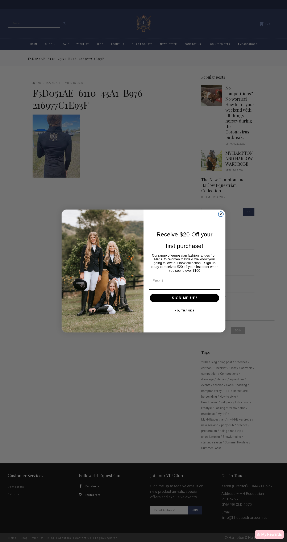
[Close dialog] (220, 214)
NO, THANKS (185, 310)
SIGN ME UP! (184, 298)
